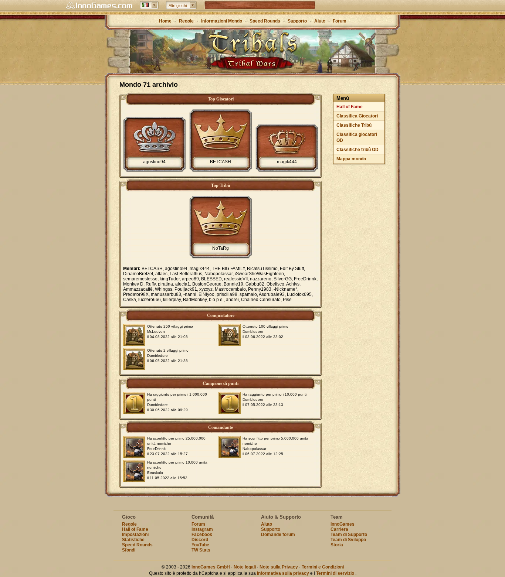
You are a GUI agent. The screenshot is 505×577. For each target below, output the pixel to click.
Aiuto (319, 21)
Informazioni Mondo (221, 21)
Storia (337, 544)
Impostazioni (135, 534)
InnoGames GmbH (211, 567)
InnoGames (343, 524)
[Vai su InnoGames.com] (99, 5)
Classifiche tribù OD (357, 149)
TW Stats (201, 550)
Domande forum (278, 534)
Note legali (245, 567)
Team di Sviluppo (348, 539)
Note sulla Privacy (279, 567)
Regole (186, 21)
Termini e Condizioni (323, 567)
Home (165, 21)
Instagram (202, 529)
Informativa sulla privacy (283, 573)
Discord (200, 539)
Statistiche (133, 539)
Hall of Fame (349, 106)
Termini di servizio (335, 573)
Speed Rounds (265, 21)
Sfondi (128, 550)
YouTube (200, 544)
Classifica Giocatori (357, 116)
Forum (339, 21)
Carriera (339, 529)
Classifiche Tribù (354, 125)
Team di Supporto (349, 534)
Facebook (202, 534)
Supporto (297, 21)
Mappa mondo (351, 158)
